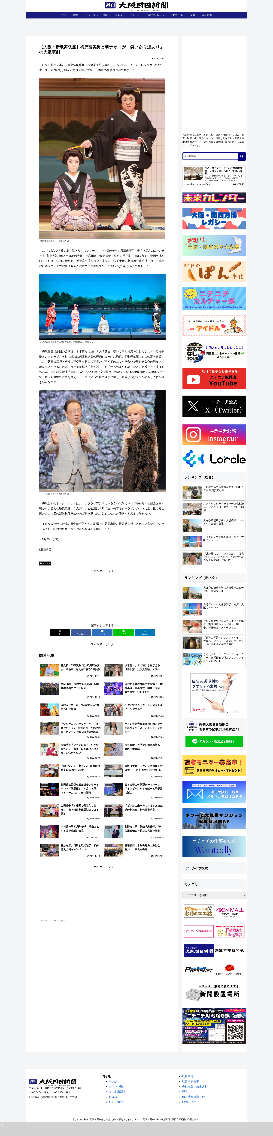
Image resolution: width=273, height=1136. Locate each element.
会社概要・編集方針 (195, 1086)
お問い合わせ (190, 1101)
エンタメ (46, 563)
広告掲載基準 (190, 1081)
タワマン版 (116, 1086)
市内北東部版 (117, 1091)
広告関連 (187, 1076)
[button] (242, 156)
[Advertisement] (102, 596)
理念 (185, 1091)
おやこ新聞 (116, 1101)
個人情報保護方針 (193, 1096)
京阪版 (113, 1096)
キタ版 (113, 1081)
